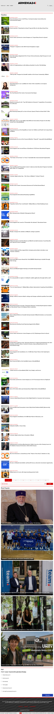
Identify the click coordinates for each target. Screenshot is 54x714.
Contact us (20, 706)
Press (8, 5)
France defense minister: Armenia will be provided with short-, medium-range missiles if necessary (24, 713)
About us (26, 706)
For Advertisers (33, 706)
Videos (11, 5)
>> (45, 480)
